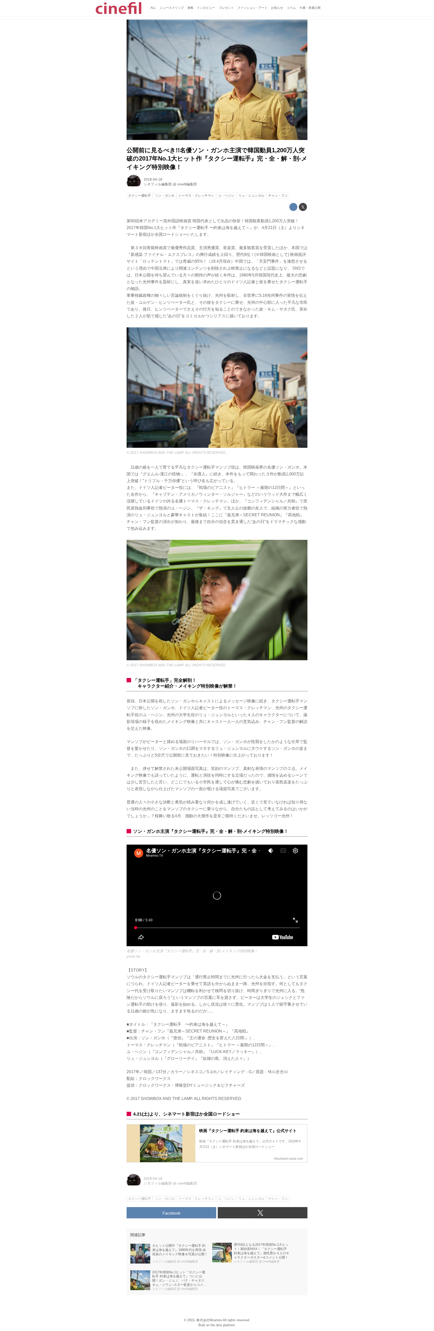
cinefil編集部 (187, 184)
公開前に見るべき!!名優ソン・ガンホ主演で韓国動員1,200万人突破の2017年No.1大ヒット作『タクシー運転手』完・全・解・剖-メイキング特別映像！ (217, 158)
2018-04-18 (153, 179)
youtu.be (133, 956)
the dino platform (222, 1325)
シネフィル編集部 (158, 184)
